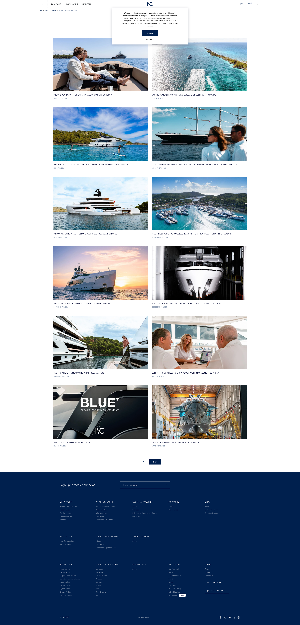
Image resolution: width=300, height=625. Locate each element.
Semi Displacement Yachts (70, 579)
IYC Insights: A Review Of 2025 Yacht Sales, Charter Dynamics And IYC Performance (194, 164)
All (97, 595)
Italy (97, 589)
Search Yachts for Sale (68, 506)
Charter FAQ (100, 516)
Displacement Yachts (68, 576)
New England (101, 592)
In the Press (173, 585)
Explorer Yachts (66, 595)
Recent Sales (65, 510)
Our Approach (174, 569)
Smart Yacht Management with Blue (71, 442)
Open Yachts (65, 582)
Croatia (98, 582)
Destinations (87, 4)
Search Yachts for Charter (105, 506)
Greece (99, 579)
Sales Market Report (67, 516)
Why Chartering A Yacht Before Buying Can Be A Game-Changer (85, 234)
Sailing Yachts (65, 572)
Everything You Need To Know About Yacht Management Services (185, 373)
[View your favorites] (241, 4)
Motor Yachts (65, 569)
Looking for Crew (211, 510)
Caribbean (100, 569)
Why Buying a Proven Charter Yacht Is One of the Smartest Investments (90, 164)
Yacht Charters (101, 510)
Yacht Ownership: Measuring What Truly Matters (78, 373)
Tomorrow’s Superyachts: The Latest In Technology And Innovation (187, 303)
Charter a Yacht (71, 4)
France (98, 585)
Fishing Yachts (65, 585)
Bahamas (99, 572)
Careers (171, 582)
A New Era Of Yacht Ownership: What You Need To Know (81, 303)
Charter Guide (101, 513)
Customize (150, 39)
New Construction (67, 541)
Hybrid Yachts (65, 589)
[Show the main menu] (42, 4)
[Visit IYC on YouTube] (229, 617)
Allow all (150, 33)
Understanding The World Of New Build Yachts (176, 442)
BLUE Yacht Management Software (145, 513)
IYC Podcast (173, 595)
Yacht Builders (65, 544)
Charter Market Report (104, 520)
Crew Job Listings (211, 513)
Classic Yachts (65, 592)
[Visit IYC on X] (225, 617)
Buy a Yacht (56, 4)
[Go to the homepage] (150, 4)
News (171, 572)
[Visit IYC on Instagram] (238, 617)
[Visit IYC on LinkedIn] (233, 617)
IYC (41, 10)
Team (207, 569)
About (134, 506)
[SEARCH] (258, 4)
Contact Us (209, 576)
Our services (173, 510)
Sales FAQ (63, 520)
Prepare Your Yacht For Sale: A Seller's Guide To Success (82, 95)
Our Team (136, 516)
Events (171, 579)
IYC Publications (174, 592)
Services (135, 510)
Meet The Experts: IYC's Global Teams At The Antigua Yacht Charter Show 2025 (192, 234)
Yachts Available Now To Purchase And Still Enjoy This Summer (184, 95)
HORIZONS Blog (50, 10)
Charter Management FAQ (106, 548)
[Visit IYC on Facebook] (220, 617)
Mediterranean (101, 576)
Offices (207, 572)
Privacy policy (144, 617)
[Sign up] (165, 484)
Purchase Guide (66, 513)
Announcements (175, 576)
